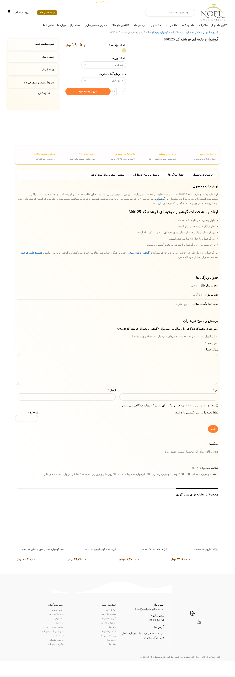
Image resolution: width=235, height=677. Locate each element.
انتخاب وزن (119, 58)
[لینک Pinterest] (27, 93)
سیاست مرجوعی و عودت (52, 627)
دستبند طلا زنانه (109, 614)
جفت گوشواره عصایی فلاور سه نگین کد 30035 (43, 549)
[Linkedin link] (23, 93)
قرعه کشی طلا (47, 12)
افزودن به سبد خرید (88, 91)
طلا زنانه (196, 32)
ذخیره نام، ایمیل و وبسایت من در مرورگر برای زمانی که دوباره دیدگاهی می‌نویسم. (168, 405)
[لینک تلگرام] (19, 93)
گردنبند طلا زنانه (109, 618)
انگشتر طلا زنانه (109, 631)
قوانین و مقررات (56, 640)
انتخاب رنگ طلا (117, 45)
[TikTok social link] (178, 614)
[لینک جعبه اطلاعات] (196, 155)
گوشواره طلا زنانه (180, 32)
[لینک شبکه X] (31, 93)
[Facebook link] (35, 93)
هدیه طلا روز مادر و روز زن (107, 474)
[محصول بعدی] (16, 31)
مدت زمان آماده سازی (113, 74)
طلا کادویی (179, 474)
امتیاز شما (211, 343)
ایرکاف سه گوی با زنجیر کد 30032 (100, 549)
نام (215, 390)
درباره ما (59, 623)
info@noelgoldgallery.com (149, 609)
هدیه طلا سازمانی (56, 614)
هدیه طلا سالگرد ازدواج (76, 474)
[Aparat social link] (199, 622)
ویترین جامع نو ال (56, 610)
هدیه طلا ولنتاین (52, 474)
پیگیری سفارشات (55, 644)
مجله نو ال (59, 618)
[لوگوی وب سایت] (213, 12)
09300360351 (156, 619)
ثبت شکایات (58, 635)
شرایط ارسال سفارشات (52, 631)
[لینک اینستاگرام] (213, 614)
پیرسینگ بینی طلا (108, 635)
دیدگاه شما (211, 349)
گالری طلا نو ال (210, 32)
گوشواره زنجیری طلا (159, 474)
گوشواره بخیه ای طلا (157, 32)
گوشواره (160, 198)
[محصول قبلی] (23, 31)
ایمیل (112, 390)
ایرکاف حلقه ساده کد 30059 (154, 549)
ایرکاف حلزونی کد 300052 (206, 549)
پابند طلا (112, 627)
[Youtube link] (206, 614)
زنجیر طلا (111, 640)
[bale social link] (192, 614)
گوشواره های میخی (138, 252)
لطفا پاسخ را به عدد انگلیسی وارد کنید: (196, 412)
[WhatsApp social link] (185, 614)
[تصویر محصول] (194, 522)
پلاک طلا (112, 644)
